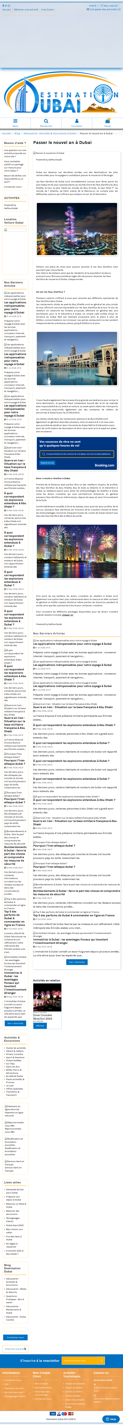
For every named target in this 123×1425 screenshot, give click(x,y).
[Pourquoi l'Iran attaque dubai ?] (50, 842)
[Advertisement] (61, 42)
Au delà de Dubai (14, 1076)
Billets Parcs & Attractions (14, 1071)
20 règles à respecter (11, 1245)
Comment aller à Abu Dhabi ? (14, 1252)
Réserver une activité (26, 9)
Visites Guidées (13, 1060)
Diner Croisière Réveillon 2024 (42, 1017)
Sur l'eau (10, 1063)
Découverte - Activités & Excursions (12, 1281)
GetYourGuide (55, 159)
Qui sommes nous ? (14, 1392)
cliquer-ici (67, 615)
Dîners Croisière (14, 1054)
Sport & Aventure (15, 1057)
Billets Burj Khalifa (74, 1399)
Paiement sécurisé (14, 1388)
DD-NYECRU (38, 1021)
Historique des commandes (42, 1393)
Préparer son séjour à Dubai (13, 1198)
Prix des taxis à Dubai (14, 1238)
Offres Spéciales (14, 1088)
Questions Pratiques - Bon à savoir (15, 1299)
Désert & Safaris (15, 1051)
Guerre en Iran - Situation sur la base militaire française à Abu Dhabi (14, 724)
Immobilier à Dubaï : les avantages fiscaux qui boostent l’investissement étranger (15, 983)
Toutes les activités (16, 1048)
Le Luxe (9, 1085)
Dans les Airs (13, 1066)
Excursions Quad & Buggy (75, 1405)
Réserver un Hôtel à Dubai (16, 1205)
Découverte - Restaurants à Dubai (13, 1309)
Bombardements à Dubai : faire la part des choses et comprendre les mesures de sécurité (15, 855)
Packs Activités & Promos (15, 1081)
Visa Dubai (47, 9)
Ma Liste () (110, 5)
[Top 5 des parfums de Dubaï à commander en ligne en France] (66, 912)
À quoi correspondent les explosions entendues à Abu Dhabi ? (74, 725)
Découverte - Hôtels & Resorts (16, 1291)
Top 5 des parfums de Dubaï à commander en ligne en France (74, 915)
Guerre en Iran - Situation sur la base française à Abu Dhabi (73, 707)
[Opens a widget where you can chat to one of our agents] (111, 1419)
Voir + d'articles (77, 962)
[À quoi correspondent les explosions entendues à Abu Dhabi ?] (66, 796)
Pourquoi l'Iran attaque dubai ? (54, 845)
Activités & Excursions (12, 1039)
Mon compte (41, 1383)
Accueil (7, 9)
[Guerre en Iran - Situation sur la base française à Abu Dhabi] (65, 704)
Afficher (40, 1025)
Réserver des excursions (12, 1213)
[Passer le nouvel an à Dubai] (77, 153)
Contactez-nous (15, 1337)
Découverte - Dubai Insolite (16, 1318)
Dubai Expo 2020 (15, 1225)
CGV (6, 1384)
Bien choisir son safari (14, 1231)
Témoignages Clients (13, 1220)
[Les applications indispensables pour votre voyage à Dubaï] (65, 640)
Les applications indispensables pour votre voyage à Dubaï (72, 643)
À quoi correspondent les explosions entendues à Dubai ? (71, 743)
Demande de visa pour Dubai (15, 1191)
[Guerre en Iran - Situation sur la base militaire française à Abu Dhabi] (69, 817)
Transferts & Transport (13, 1093)
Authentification (43, 1387)
